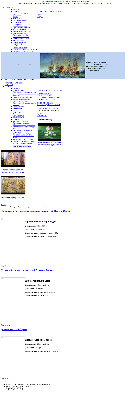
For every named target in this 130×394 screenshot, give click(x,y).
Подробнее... (5, 266)
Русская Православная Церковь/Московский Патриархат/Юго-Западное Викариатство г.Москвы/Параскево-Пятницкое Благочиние (65, 3)
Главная (10, 79)
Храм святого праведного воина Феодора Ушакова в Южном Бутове (65, 2)
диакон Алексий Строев (14, 329)
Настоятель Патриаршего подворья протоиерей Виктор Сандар (36, 211)
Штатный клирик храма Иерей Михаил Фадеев (27, 270)
